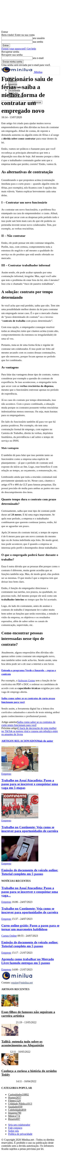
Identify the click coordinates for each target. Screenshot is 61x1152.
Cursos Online (9, 935)
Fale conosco (15, 1128)
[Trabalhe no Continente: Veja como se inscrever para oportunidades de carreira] (19, 817)
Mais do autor (45, 740)
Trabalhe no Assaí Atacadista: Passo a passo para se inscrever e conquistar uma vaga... (29, 891)
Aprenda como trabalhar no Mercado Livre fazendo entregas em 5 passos (27, 961)
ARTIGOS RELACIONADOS (19, 740)
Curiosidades (8, 1022)
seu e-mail (38, 58)
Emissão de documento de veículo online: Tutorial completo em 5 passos (29, 872)
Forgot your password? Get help (18, 48)
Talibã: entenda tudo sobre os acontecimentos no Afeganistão (22, 1043)
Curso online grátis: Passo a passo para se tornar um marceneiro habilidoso (30, 927)
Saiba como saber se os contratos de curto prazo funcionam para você (28, 724)
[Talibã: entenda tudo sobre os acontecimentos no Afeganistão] (9, 1034)
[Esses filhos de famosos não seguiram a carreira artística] (9, 1005)
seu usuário (39, 38)
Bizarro (5, 1051)
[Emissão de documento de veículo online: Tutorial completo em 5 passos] (19, 860)
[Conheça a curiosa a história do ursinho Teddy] (9, 1064)
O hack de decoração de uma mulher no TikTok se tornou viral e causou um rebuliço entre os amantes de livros (29, 731)
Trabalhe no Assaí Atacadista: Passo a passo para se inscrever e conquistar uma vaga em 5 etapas (29, 784)
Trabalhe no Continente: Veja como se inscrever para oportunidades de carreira (29, 829)
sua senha (38, 41)
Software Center (26, 680)
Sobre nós (13, 1131)
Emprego (6, 773)
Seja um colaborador (19, 1124)
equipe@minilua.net (22, 982)
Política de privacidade (20, 1134)
